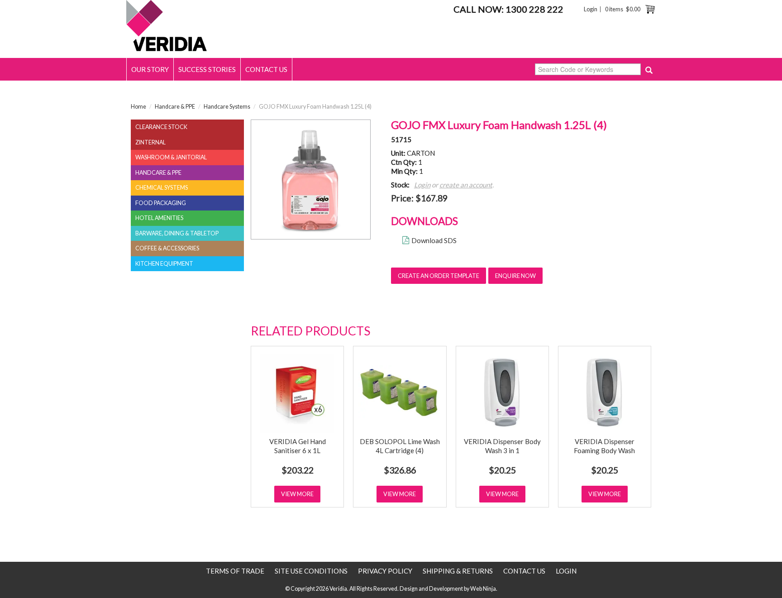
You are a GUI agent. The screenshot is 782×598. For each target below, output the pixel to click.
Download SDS (434, 240)
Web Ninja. (483, 588)
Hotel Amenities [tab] (159, 218)
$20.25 (502, 470)
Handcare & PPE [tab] (158, 172)
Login (590, 9)
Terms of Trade (235, 571)
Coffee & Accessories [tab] (167, 248)
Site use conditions (311, 571)
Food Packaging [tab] (160, 203)
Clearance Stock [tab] (161, 127)
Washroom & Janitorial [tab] (171, 157)
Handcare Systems (227, 106)
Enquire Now (515, 275)
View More (297, 494)
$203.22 (297, 470)
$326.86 (400, 470)
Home (138, 106)
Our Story (150, 69)
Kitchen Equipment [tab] (164, 263)
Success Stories (207, 69)
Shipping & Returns (458, 571)
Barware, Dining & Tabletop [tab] (177, 233)
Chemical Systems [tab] (161, 187)
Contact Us (266, 69)
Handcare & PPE (175, 106)
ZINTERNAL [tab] (150, 142)
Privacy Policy (385, 571)
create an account (465, 185)
